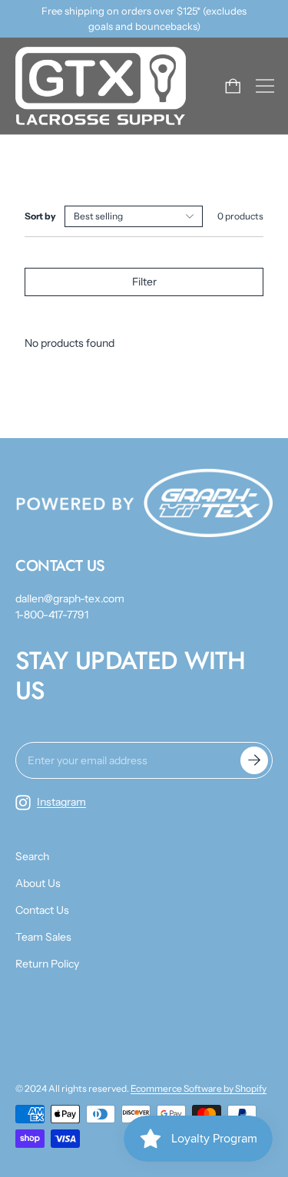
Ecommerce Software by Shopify (198, 1088)
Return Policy (47, 964)
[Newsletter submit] (254, 760)
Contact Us (42, 910)
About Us (38, 883)
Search (32, 856)
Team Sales (43, 937)
